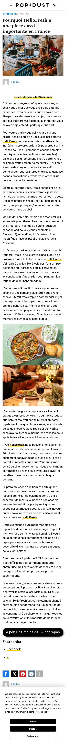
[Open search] (54, 5)
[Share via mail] (31, 673)
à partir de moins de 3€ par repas (33, 96)
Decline (33, 729)
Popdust (15, 81)
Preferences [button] (41, 712)
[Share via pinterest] (22, 673)
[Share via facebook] (6, 673)
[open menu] (11, 5)
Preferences (33, 736)
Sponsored (10, 14)
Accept (33, 721)
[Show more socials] (39, 673)
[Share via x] (14, 673)
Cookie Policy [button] (27, 708)
